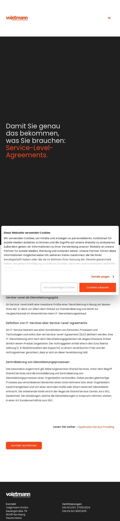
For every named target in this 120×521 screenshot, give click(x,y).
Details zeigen (100, 276)
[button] (109, 18)
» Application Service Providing (95, 427)
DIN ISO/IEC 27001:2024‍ (76, 507)
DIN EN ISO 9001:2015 (74, 511)
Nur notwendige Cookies (59, 287)
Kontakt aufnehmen (24, 445)
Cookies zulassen (98, 287)
